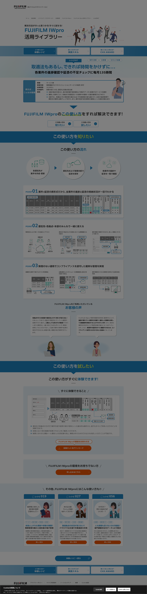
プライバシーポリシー (44, 592)
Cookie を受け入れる (124, 589)
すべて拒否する (111, 589)
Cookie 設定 (99, 589)
